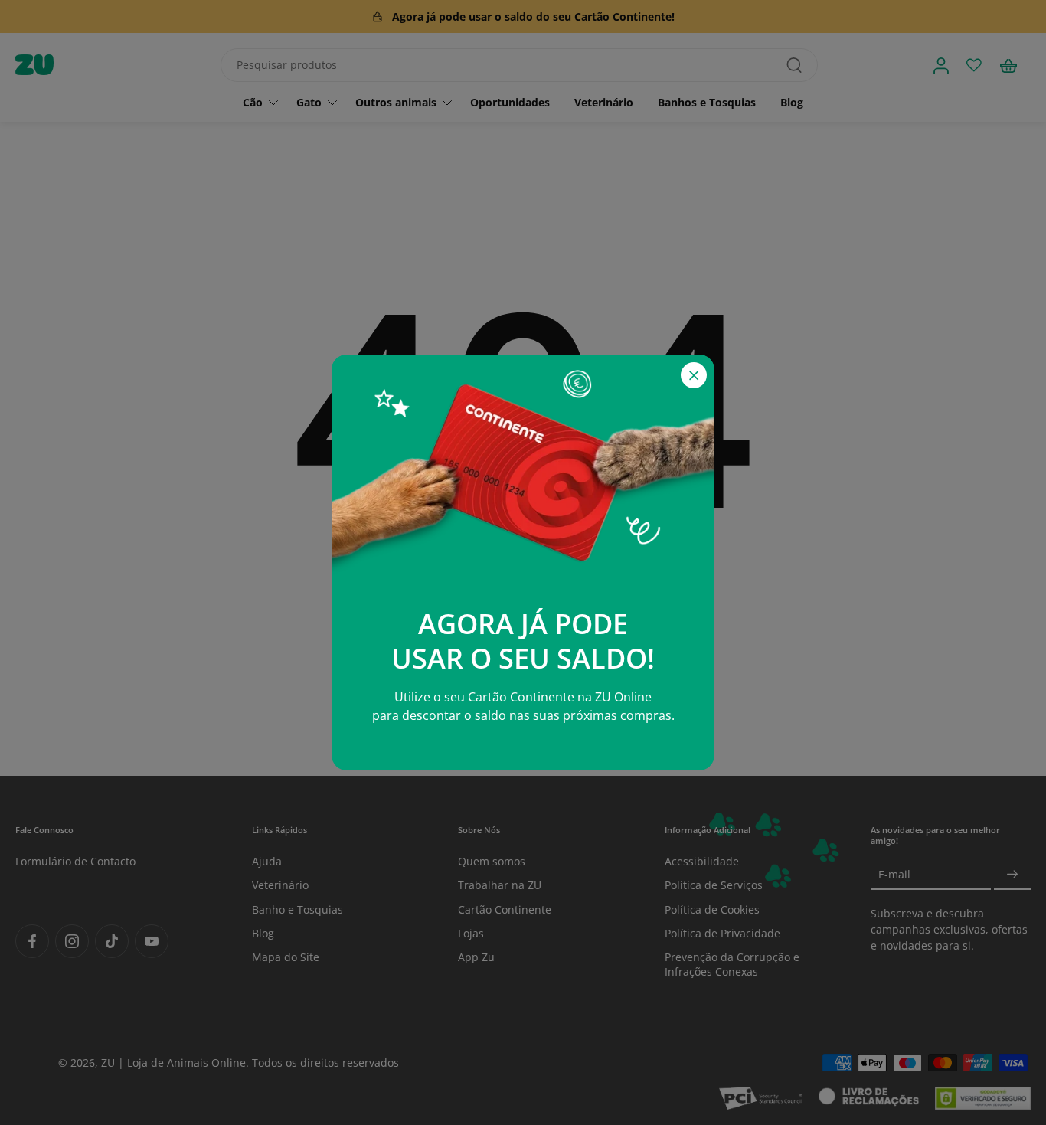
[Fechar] (694, 375)
